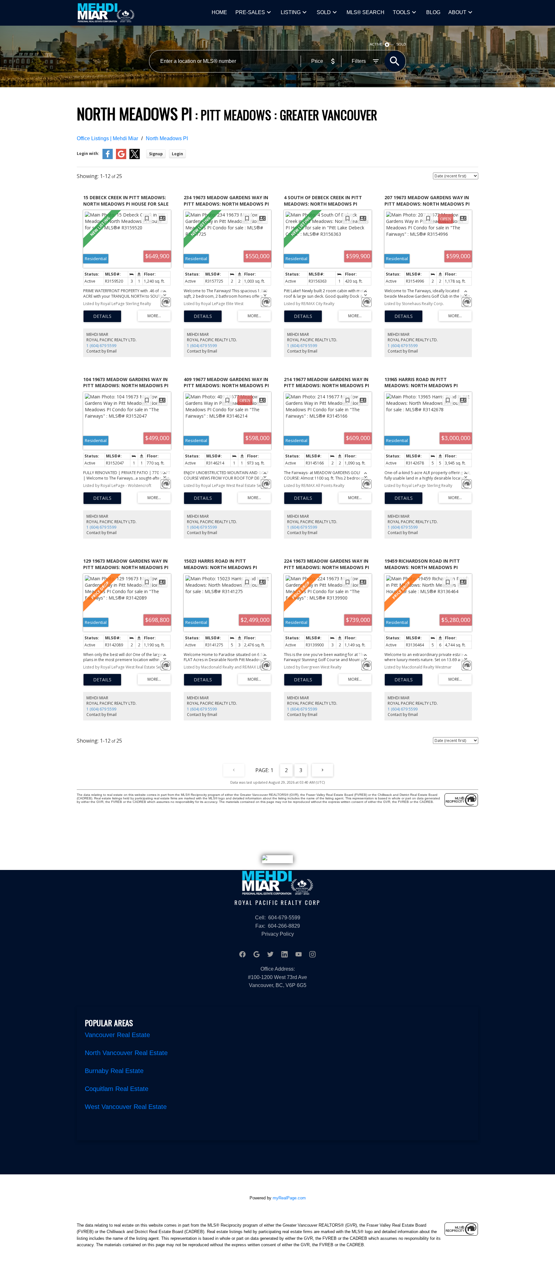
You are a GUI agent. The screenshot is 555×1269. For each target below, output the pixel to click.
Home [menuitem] (219, 12)
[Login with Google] (121, 157)
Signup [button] (156, 154)
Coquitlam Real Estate (116, 1088)
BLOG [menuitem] (433, 12)
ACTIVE (376, 44)
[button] (242, 954)
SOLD (324, 12)
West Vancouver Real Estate (126, 1106)
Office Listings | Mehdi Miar (107, 138)
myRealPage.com (289, 1198)
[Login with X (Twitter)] (134, 157)
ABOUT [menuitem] (457, 12)
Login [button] (177, 154)
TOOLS (401, 12)
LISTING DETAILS (102, 316)
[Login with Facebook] (107, 157)
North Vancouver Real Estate (126, 1052)
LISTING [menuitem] (291, 12)
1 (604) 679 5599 (101, 345)
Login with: (88, 153)
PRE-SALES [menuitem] (250, 12)
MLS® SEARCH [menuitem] (365, 12)
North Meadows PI (167, 138)
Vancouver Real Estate (117, 1034)
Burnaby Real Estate (114, 1070)
